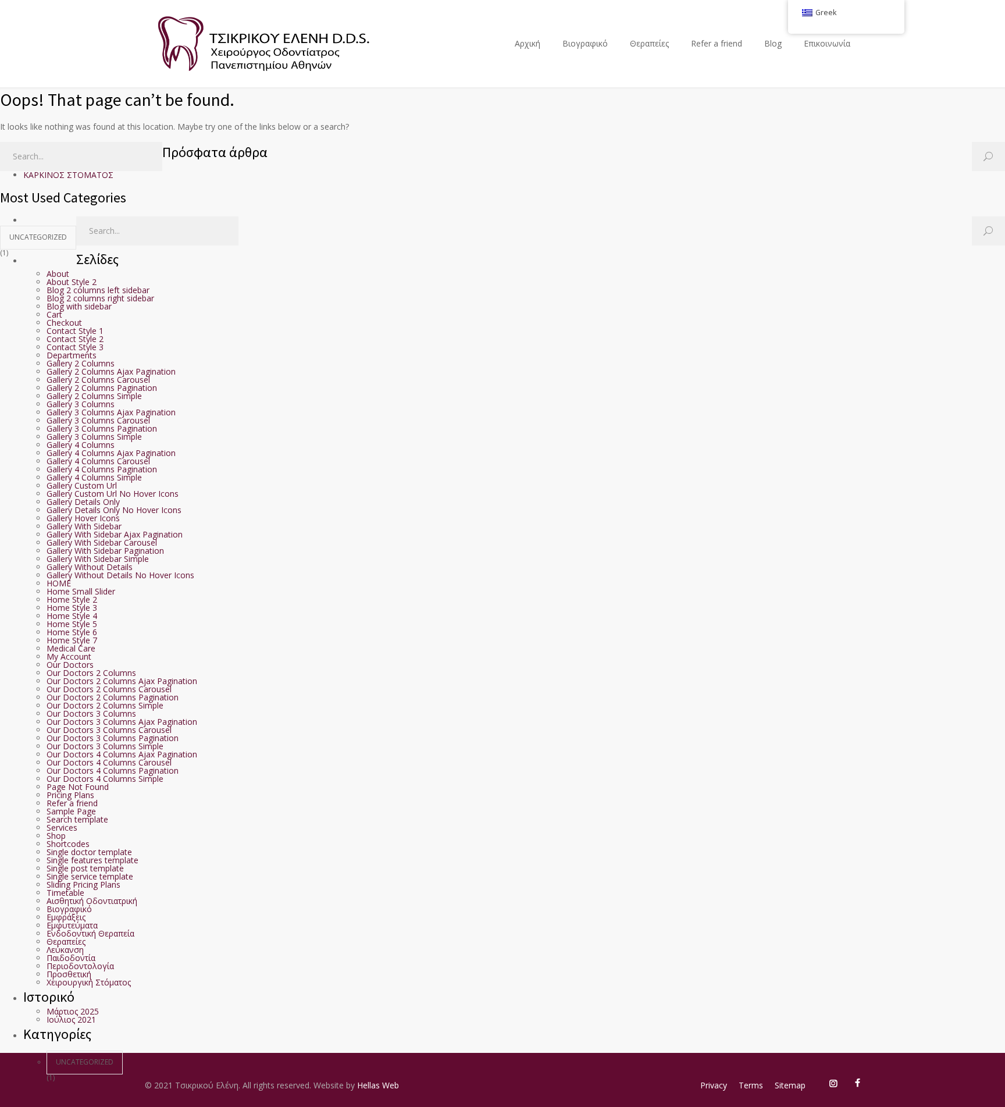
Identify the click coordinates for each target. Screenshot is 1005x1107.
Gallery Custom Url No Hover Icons (113, 493)
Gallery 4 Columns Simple (94, 477)
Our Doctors (70, 664)
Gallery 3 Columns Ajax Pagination (111, 412)
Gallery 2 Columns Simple (94, 395)
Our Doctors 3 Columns (91, 713)
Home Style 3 (72, 607)
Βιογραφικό (585, 43)
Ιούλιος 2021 (71, 1019)
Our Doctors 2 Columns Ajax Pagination (122, 680)
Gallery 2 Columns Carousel (98, 379)
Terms (751, 1085)
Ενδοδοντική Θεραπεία (90, 933)
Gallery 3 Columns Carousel (98, 420)
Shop (56, 835)
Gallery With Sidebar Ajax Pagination (115, 534)
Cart (54, 314)
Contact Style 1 (75, 330)
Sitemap (790, 1085)
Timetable (65, 892)
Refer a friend (716, 43)
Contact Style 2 (75, 338)
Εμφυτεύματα (72, 925)
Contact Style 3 (75, 347)
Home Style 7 (72, 640)
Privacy (713, 1085)
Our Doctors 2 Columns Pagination (113, 697)
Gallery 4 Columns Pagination (102, 469)
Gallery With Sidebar (84, 526)
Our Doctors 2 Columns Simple (105, 705)
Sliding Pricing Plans (83, 884)
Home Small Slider (81, 591)
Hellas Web (378, 1085)
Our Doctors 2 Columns (91, 672)
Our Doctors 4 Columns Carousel (109, 762)
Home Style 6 (72, 632)
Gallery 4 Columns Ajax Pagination (111, 452)
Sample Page (71, 811)
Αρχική (527, 43)
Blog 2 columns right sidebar (100, 298)
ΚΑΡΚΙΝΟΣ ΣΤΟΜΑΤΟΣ (68, 174)
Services (62, 827)
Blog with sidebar (79, 306)
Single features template (92, 860)
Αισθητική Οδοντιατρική (92, 900)
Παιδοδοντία (71, 957)
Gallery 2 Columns (81, 363)
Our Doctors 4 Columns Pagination (113, 770)
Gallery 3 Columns (81, 404)
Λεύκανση (65, 949)
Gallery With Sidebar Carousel (102, 542)
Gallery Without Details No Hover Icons (120, 575)
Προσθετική (69, 974)
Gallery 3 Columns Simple (94, 436)
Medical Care (71, 648)
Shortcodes (68, 843)
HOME (59, 583)
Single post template (85, 868)
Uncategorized (38, 237)
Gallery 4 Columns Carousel (98, 461)
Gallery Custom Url (82, 485)
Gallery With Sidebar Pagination (105, 550)
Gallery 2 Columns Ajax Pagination (111, 371)
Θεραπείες (649, 43)
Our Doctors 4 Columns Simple (105, 778)
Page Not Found (78, 786)
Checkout (64, 322)
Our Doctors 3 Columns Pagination (113, 737)
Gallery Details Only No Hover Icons (114, 509)
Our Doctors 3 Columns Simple (105, 746)
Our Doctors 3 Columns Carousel (109, 729)
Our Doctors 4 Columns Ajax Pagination (122, 754)
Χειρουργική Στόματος (89, 982)
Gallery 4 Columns (81, 444)
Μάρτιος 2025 (73, 1011)
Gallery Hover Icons (83, 518)
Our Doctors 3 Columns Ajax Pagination (122, 721)
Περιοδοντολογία (80, 965)
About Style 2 (72, 281)
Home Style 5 (72, 623)
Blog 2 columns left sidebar (98, 290)
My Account (69, 656)
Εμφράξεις (66, 917)
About (58, 273)
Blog (773, 43)
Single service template (90, 876)
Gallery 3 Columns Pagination (102, 428)
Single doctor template (89, 851)
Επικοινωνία (827, 43)
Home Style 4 (72, 615)
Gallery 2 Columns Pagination (102, 387)
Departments (72, 355)
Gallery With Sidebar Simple (98, 558)
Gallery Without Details (90, 566)
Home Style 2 (72, 599)
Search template (77, 819)
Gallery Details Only (83, 501)
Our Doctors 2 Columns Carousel (109, 689)
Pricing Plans (70, 794)
